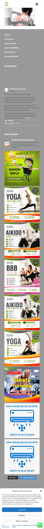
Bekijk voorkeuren (22, 521)
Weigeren (22, 515)
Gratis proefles (10, 43)
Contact (7, 35)
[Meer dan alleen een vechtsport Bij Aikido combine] (22, 240)
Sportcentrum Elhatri (18, 89)
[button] (41, 491)
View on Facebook (9, 123)
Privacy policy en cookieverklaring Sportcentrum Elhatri (25, 526)
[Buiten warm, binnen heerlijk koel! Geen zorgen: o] (22, 420)
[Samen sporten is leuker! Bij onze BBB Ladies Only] (22, 276)
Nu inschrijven (10, 52)
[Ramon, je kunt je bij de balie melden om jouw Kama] (22, 168)
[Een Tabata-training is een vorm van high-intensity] (22, 384)
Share (17, 123)
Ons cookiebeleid (5, 526)
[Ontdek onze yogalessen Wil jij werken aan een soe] (22, 348)
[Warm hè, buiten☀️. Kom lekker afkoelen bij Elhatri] (22, 456)
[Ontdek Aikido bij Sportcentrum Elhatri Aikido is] (22, 312)
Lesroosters (9, 39)
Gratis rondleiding (11, 48)
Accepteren (22, 510)
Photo (10, 120)
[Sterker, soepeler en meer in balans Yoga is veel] (22, 204)
